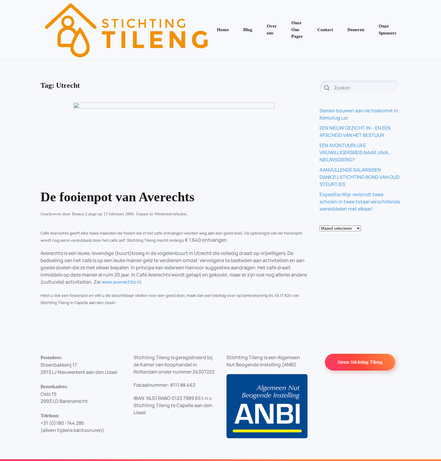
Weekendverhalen (170, 214)
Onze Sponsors (387, 29)
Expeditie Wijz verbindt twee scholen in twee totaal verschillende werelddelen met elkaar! (360, 201)
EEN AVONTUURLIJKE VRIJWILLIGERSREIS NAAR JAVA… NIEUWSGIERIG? (355, 152)
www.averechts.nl (121, 282)
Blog (247, 29)
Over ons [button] (272, 29)
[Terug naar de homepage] (126, 29)
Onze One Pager (297, 29)
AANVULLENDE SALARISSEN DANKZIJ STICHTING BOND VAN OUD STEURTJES (360, 177)
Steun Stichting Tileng (360, 362)
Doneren (355, 29)
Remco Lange (84, 214)
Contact (325, 29)
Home (223, 29)
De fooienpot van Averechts (117, 197)
